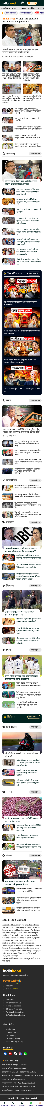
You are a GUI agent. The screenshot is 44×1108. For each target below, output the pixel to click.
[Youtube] (10, 1053)
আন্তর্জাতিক (5, 8)
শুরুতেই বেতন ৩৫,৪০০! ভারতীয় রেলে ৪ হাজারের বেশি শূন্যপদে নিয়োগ (20, 883)
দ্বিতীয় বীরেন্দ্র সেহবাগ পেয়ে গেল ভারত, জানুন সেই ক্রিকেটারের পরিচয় (28, 684)
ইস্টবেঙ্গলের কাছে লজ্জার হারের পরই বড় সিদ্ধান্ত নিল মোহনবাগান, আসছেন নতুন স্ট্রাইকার (28, 695)
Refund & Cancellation (15, 1015)
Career (12, 989)
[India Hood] (8, 3)
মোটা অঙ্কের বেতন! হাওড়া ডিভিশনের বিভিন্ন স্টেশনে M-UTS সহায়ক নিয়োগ (28, 900)
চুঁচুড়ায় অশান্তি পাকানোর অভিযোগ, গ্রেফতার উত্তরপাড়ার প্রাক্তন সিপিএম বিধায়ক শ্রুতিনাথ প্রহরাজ (28, 576)
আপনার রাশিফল (26, 13)
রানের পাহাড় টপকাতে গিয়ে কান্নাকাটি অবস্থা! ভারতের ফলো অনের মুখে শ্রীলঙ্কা (28, 145)
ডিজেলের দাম (39, 1076)
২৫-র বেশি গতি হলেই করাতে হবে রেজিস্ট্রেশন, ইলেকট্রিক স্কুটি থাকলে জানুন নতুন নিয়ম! (28, 242)
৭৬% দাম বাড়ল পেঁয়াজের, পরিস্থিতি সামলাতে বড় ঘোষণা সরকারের (22, 820)
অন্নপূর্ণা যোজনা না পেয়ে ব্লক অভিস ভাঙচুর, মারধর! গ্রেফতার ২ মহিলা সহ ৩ (27, 136)
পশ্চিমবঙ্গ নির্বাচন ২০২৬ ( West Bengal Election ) (18, 1083)
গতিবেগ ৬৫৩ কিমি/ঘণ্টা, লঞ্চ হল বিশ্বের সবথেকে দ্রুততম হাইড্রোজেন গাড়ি (27, 783)
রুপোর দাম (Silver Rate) (28, 1072)
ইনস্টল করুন (39, 1105)
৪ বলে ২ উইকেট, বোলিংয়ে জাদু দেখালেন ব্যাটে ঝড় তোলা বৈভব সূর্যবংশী (26, 705)
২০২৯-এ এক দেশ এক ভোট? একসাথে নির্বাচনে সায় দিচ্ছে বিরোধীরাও (28, 566)
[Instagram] (20, 1053)
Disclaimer (10, 1029)
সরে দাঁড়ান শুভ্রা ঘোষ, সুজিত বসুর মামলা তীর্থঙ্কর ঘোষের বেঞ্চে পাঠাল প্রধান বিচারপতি (11, 76)
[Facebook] (5, 1053)
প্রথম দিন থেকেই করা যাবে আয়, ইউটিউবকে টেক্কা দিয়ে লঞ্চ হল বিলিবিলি (27, 773)
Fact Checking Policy (14, 1041)
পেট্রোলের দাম (28, 1076)
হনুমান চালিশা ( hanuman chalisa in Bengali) (18, 1090)
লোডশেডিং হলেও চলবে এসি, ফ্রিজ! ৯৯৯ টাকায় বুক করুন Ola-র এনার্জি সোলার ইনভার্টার (28, 763)
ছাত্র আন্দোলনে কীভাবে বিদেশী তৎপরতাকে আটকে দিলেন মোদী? (20, 303)
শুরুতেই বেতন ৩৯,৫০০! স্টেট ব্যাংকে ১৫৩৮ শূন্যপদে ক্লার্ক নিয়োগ (29, 890)
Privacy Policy (12, 1032)
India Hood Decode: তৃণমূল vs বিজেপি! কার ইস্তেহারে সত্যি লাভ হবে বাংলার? (20, 361)
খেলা (38, 8)
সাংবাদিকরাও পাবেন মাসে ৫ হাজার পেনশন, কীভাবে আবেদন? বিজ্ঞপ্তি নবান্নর (20, 51)
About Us (9, 986)
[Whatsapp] (25, 1053)
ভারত (14, 8)
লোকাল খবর (4, 1105)
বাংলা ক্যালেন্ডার (11, 13)
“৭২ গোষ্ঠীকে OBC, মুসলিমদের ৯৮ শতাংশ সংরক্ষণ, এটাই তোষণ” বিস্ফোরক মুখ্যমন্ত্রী (28, 111)
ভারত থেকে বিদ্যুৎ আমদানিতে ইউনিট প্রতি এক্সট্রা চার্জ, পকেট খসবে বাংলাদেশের (28, 828)
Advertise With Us (13, 1003)
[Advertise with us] (22, 3)
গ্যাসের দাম (5, 1079)
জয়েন (31, 1105)
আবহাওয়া (22, 1105)
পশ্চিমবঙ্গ (22, 8)
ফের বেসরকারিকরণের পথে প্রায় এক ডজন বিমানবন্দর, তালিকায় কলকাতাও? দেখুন (27, 443)
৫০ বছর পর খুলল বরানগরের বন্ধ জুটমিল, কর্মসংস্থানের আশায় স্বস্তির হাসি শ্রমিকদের (28, 128)
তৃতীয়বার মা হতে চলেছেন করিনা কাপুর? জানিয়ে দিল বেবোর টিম (19, 613)
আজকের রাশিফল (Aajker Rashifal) (14, 1068)
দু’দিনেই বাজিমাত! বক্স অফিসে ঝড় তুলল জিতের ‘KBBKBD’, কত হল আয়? (27, 631)
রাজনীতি (31, 8)
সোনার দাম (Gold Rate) (10, 1072)
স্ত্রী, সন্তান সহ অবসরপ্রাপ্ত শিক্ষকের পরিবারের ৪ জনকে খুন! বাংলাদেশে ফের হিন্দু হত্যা (28, 505)
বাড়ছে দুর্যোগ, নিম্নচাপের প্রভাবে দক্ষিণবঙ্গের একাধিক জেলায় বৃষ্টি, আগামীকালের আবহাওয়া (11, 99)
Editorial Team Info (14, 1009)
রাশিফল (13, 1105)
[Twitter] (15, 1053)
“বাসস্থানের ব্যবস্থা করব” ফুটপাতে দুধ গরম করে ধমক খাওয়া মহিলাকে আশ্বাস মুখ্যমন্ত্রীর (28, 252)
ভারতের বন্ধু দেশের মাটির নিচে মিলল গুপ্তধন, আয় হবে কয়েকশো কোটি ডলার (28, 495)
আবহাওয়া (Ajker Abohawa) (12, 1076)
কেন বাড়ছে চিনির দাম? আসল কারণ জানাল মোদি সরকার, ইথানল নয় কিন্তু (28, 845)
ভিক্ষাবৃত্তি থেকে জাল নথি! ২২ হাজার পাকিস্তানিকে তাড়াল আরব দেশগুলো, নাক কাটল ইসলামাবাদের (28, 514)
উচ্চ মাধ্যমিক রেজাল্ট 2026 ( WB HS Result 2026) (18, 1087)
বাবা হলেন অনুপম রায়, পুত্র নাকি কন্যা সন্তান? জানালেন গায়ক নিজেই (28, 620)
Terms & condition (13, 1006)
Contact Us (10, 999)
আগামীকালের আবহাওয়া (18, 1079)
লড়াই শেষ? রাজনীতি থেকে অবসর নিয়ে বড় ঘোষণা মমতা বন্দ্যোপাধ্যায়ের (28, 556)
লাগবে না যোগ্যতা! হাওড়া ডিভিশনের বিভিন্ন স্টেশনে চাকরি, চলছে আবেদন (28, 909)
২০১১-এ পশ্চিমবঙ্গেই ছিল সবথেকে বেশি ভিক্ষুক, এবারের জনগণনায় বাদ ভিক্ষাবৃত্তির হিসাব (28, 461)
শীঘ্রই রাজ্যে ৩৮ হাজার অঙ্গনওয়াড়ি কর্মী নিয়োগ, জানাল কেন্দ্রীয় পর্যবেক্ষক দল (28, 262)
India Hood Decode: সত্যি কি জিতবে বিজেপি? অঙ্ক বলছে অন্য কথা (22, 332)
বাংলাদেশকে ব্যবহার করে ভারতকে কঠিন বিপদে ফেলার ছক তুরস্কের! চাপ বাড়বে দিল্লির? (28, 452)
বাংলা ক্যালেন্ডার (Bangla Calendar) (14, 1065)
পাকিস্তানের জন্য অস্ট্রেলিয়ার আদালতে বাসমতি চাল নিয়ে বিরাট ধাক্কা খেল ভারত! (28, 486)
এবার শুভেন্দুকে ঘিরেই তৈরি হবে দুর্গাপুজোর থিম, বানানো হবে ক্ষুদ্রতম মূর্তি (32, 98)
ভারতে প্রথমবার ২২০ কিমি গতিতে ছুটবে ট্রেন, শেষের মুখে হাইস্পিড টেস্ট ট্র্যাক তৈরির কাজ (31, 77)
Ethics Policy (11, 1035)
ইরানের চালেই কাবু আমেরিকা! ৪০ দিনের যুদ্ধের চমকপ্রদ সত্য (22, 390)
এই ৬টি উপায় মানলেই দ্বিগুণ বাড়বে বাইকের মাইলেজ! (21, 755)
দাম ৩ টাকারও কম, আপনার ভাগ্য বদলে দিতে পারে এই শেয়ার (27, 836)
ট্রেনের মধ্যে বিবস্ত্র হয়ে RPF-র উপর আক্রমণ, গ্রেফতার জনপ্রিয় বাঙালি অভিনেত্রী (28, 641)
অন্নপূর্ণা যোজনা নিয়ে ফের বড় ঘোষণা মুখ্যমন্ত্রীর (27, 119)
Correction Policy (13, 1038)
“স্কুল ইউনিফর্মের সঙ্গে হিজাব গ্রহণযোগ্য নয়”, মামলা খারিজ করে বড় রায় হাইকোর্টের (27, 471)
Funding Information (14, 1012)
